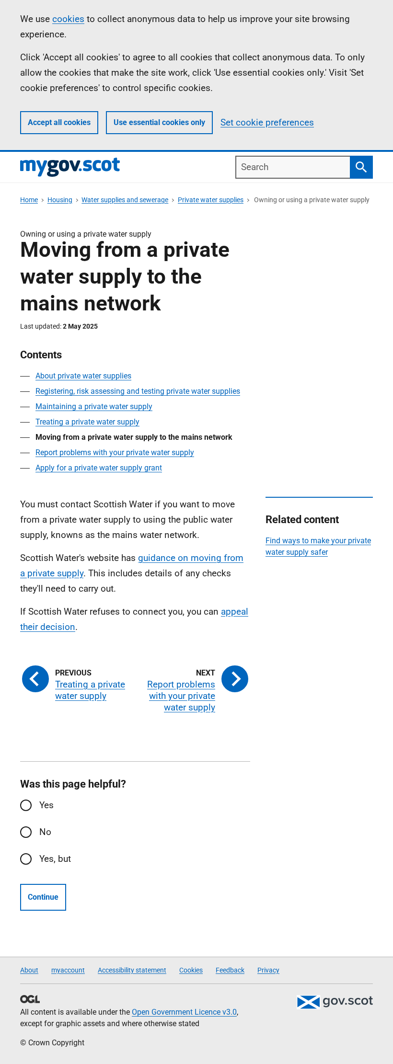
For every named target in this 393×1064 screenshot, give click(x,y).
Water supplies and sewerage (124, 200)
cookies (68, 18)
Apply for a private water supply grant (98, 467)
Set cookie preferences (267, 122)
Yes (46, 805)
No (45, 831)
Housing (59, 200)
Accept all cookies (59, 122)
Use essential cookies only (159, 122)
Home (29, 200)
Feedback (230, 970)
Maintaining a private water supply (93, 406)
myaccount (68, 970)
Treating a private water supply (87, 421)
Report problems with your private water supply (114, 452)
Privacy (268, 970)
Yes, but (55, 858)
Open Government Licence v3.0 (184, 1012)
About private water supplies (83, 375)
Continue (43, 897)
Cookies (191, 970)
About (29, 970)
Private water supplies (210, 200)
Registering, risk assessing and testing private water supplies (137, 391)
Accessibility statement (132, 970)
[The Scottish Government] (334, 1002)
